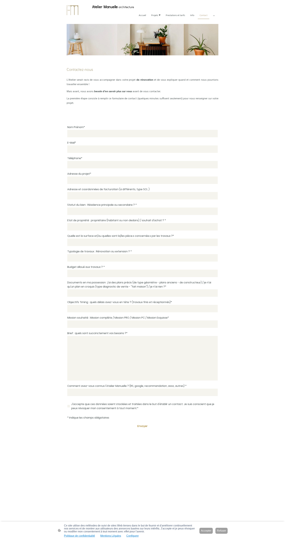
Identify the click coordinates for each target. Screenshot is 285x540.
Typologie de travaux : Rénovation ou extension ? (99, 251)
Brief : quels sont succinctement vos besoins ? (97, 333)
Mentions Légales (110, 535)
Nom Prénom (76, 127)
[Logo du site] (72, 10)
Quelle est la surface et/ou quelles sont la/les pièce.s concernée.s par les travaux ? (120, 236)
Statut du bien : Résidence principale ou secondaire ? (102, 205)
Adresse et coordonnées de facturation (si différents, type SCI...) (108, 189)
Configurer (132, 535)
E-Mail (71, 143)
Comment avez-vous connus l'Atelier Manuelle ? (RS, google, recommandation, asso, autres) (127, 386)
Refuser (221, 530)
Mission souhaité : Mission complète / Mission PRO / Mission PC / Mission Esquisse (118, 318)
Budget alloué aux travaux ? (86, 267)
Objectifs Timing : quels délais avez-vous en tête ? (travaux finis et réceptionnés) (119, 302)
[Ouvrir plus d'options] (214, 15)
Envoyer (142, 426)
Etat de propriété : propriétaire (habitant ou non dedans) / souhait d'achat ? (116, 220)
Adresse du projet (79, 174)
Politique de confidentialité (79, 535)
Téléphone (74, 158)
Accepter (206, 530)
